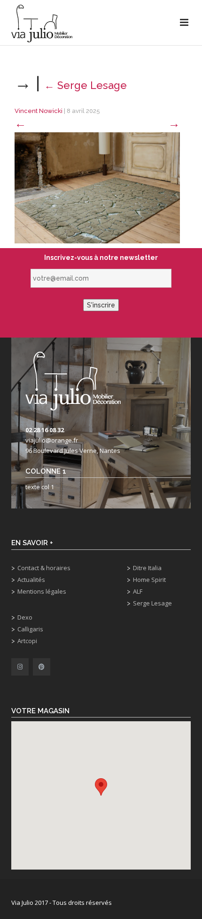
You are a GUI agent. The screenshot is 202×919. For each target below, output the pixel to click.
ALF (137, 591)
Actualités (31, 579)
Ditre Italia (147, 568)
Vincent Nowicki (38, 110)
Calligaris (30, 629)
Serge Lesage (85, 85)
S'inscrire (101, 305)
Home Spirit (149, 579)
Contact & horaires (43, 568)
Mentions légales (41, 591)
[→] (97, 187)
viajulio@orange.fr (51, 440)
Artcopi (27, 641)
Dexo (24, 617)
